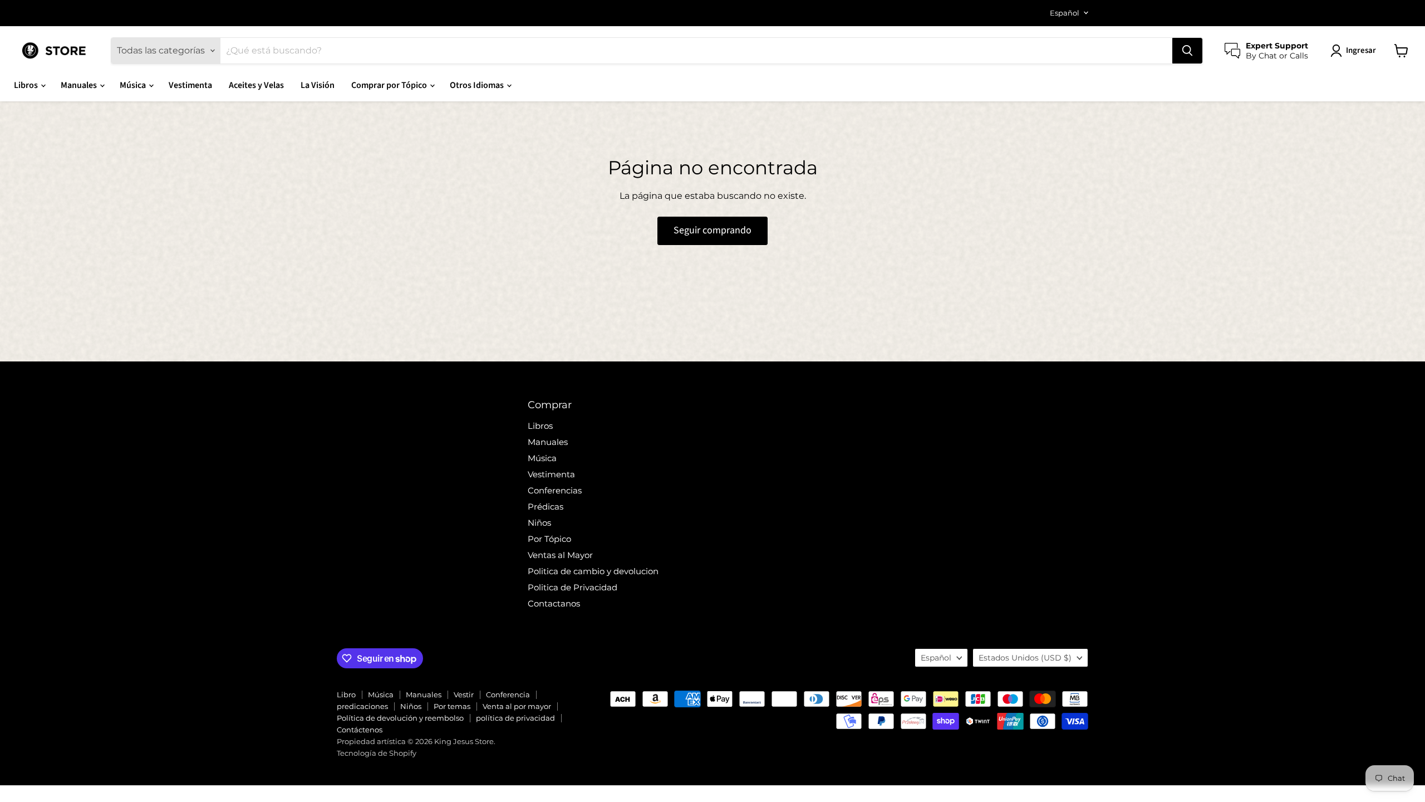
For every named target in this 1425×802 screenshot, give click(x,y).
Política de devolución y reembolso (400, 717)
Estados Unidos (1025, 658)
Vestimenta (190, 85)
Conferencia (508, 694)
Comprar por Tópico (390, 85)
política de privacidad (515, 717)
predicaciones (362, 706)
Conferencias (555, 490)
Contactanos (554, 603)
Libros (27, 85)
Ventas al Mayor (560, 555)
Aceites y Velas (256, 85)
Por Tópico (549, 539)
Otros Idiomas (477, 85)
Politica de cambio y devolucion (593, 571)
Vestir (464, 694)
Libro (346, 694)
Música (134, 85)
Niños (539, 522)
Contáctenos (359, 729)
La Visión (318, 85)
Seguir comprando (712, 230)
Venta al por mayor (517, 706)
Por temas (452, 706)
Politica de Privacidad (572, 587)
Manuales (80, 85)
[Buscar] (1187, 50)
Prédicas (545, 506)
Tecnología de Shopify (376, 753)
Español (1064, 12)
